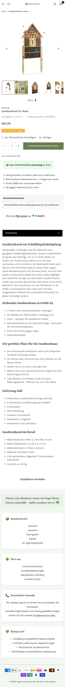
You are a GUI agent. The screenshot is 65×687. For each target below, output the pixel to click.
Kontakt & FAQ (32, 579)
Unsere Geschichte (32, 566)
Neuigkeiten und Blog (32, 574)
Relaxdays (6, 108)
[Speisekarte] (3, 4)
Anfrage (46, 137)
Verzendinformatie (13, 198)
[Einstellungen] (55, 4)
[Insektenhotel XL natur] (21, 88)
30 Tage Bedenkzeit (32, 542)
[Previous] (6, 48)
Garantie (32, 530)
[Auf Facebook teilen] (35, 100)
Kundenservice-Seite (44, 615)
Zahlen (32, 538)
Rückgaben (32, 534)
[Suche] (9, 4)
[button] (60, 4)
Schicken (32, 525)
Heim (4, 11)
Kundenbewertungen (32, 570)
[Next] (58, 48)
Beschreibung (11, 233)
